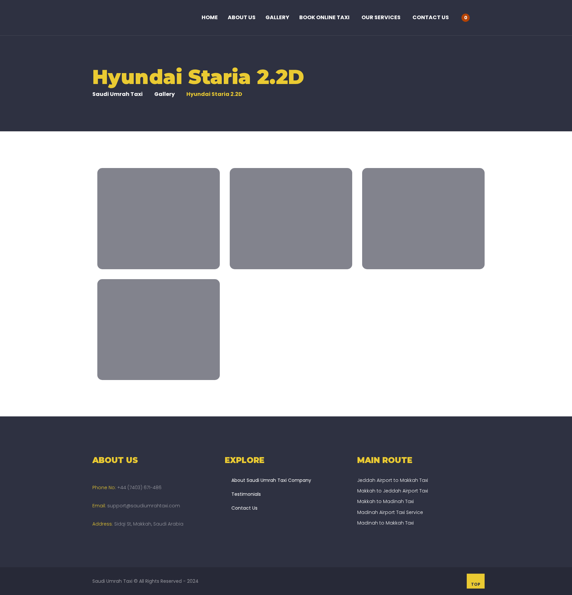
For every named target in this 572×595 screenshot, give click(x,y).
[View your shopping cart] (473, 17)
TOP (475, 584)
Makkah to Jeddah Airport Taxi (392, 491)
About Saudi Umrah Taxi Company (271, 480)
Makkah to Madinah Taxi (385, 501)
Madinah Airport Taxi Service (390, 512)
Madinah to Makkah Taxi (385, 523)
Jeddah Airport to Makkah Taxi (392, 480)
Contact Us (244, 508)
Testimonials (246, 494)
